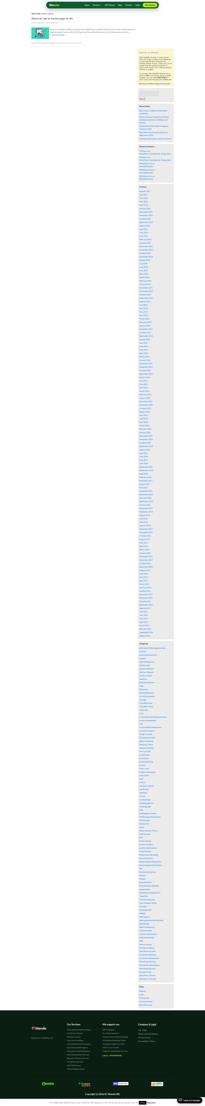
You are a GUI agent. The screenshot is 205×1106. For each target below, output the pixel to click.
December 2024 (145, 246)
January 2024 (145, 284)
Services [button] (96, 5)
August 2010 (144, 636)
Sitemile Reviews (146, 166)
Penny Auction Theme (148, 830)
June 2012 (143, 574)
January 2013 (145, 553)
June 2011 (143, 615)
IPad (141, 779)
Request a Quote (74, 1037)
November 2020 (146, 405)
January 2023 (145, 325)
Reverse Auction (146, 858)
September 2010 (146, 632)
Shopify (142, 879)
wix (69, 43)
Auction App (144, 665)
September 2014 (146, 512)
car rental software (147, 696)
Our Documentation (110, 1033)
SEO (141, 868)
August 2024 (144, 260)
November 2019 (146, 439)
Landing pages (145, 806)
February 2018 (145, 477)
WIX (141, 941)
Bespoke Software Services (78, 1058)
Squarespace (144, 889)
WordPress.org (145, 1005)
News (141, 827)
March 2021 (144, 391)
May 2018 (143, 474)
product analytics (146, 844)
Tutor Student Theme (148, 903)
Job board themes (146, 786)
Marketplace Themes (147, 813)
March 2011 (144, 625)
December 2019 (145, 436)
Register (142, 991)
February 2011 (145, 629)
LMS (141, 810)
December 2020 (145, 401)
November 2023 (146, 291)
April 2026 (143, 205)
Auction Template (42, 43)
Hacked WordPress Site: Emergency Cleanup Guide (153, 127)
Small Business (145, 882)
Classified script (145, 703)
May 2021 (143, 384)
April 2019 (143, 463)
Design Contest (145, 734)
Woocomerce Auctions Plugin (79, 1030)
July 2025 (143, 229)
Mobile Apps (144, 820)
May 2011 (143, 618)
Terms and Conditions (148, 1034)
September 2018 (146, 470)
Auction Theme (145, 675)
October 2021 (145, 370)
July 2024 (143, 263)
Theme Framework (147, 899)
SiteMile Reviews (74, 1065)
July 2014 (143, 518)
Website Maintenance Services (115, 1051)
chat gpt (142, 700)
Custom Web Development (150, 727)
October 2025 (145, 219)
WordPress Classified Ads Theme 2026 (155, 154)
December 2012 (145, 556)
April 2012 (143, 580)
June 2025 (143, 232)
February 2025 (145, 239)
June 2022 (143, 346)
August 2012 (144, 570)
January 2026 (145, 208)
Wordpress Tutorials (147, 979)
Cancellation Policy (146, 1041)
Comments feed (145, 1001)
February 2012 (145, 587)
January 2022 (145, 360)
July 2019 (143, 453)
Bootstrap (143, 689)
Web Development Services (78, 1054)
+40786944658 (115, 1055)
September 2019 (146, 446)
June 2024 (143, 267)
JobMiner (143, 793)
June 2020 (143, 418)
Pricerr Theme (145, 841)
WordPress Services (75, 1062)
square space (63, 43)
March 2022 (144, 356)
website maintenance (148, 934)
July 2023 (143, 305)
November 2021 (146, 367)
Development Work (147, 737)
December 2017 (145, 481)
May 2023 (143, 312)
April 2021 (143, 387)
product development (148, 848)
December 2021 (145, 363)
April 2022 (143, 353)
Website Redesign (146, 937)
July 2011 (143, 611)
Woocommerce (145, 944)
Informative (144, 775)
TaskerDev (143, 896)
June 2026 (143, 198)
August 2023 (144, 301)
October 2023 (145, 294)
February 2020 (145, 429)
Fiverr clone (144, 768)
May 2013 (143, 543)
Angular (142, 658)
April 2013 (143, 546)
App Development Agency (77, 1047)
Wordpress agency (147, 948)
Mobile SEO (144, 824)
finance (142, 765)
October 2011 (145, 601)
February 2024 (145, 281)
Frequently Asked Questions (78, 1051)
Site (54, 5)
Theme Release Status (76, 1069)
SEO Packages (108, 1030)
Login (137, 5)
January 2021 (145, 398)
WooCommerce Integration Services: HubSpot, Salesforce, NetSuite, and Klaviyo (154, 120)
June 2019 (143, 456)
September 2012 (146, 567)
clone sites (143, 710)
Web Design (144, 924)
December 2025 (145, 212)
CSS (141, 724)
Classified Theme (146, 706)
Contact (128, 5)
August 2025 (144, 225)
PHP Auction (144, 834)
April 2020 (143, 422)
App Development (146, 662)
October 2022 (145, 332)
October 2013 (145, 536)
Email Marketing (146, 762)
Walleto (142, 913)
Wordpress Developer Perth (114, 1040)
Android (142, 651)
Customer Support (147, 731)
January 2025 (145, 243)
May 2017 (143, 487)
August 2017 (144, 484)
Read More (151, 1102)
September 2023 (146, 298)
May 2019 (143, 460)
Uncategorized (145, 910)
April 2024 (143, 274)
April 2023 (143, 315)
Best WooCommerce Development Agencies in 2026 (153, 133)
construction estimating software (152, 717)
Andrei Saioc (55, 23)
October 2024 (145, 253)
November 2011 (146, 598)
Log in (141, 994)
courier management (147, 720)
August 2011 (144, 608)
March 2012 (144, 584)
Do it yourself (144, 751)
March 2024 (144, 277)
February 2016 (145, 498)
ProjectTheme (145, 851)
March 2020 (144, 425)
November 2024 (146, 250)
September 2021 (146, 374)
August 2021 (144, 377)
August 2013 (144, 539)
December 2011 (145, 594)
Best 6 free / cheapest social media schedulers (153, 112)
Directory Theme (146, 744)
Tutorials (143, 906)
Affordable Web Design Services (152, 648)
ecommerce (144, 758)
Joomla (142, 796)
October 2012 (145, 563)
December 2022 (145, 329)
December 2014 (145, 508)
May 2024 (143, 270)
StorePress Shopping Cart (149, 893)
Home (86, 5)
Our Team (142, 1030)
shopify (56, 43)
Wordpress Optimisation (149, 965)
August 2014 (144, 515)
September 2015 (146, 501)
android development (148, 655)
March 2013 (144, 549)
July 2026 (143, 194)
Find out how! (165, 84)
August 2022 (144, 339)
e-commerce (144, 755)
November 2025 (146, 215)
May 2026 (143, 201)
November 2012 (146, 560)
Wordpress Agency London (113, 1044)
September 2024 (146, 256)
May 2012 (143, 577)
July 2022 (143, 343)
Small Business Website (149, 886)
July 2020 (143, 415)
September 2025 (146, 222)
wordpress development (149, 958)
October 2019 (145, 443)
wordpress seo (145, 972)
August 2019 (144, 449)
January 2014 (145, 525)
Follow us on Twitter (110, 1047)
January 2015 (145, 505)
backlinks (143, 679)
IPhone (142, 782)
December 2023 (145, 288)
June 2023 (143, 308)
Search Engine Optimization (150, 865)
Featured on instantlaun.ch (42, 1038)
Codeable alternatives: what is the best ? (155, 138)
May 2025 (143, 236)
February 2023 (145, 322)
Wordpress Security (147, 968)
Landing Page (144, 799)
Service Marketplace (147, 872)
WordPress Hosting (147, 961)
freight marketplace (147, 772)
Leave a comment (76, 43)
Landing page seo (146, 803)
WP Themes (110, 5)
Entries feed (144, 998)
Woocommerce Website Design (115, 1037)
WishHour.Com (145, 163)
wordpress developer (148, 955)
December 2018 (145, 467)
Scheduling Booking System (150, 861)
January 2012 (145, 591)
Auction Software (146, 668)
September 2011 (146, 605)
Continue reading (58, 35)
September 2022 (146, 336)
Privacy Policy (144, 1037)
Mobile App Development (150, 817)
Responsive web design (148, 855)
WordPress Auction (147, 951)
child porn (143, 151)
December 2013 (145, 529)
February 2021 (145, 394)
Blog (120, 5)
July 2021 (143, 381)
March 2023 (144, 319)
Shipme (142, 875)
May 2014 (143, 522)
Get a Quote (150, 5)
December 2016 (145, 491)
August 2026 (144, 191)
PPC (141, 837)
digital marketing (146, 741)
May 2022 (143, 350)
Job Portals (144, 789)
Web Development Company (79, 1044)
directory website (146, 748)
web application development (151, 920)
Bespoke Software (146, 682)
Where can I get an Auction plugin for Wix (52, 18)
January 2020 (145, 432)
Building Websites (146, 693)
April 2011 (143, 622)
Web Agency (144, 917)
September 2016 (146, 494)
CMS (141, 713)
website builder (145, 930)
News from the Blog (75, 1040)
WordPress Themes (147, 975)
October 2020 (145, 408)
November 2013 (146, 532)
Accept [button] (142, 1103)
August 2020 (144, 412)
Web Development (147, 927)
